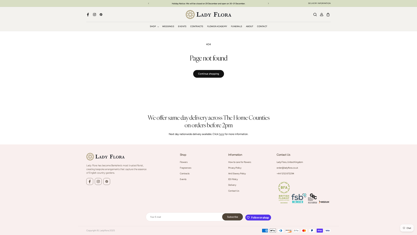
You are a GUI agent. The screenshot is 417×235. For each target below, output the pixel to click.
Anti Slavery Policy (237, 173)
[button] (154, 26)
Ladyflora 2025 (107, 230)
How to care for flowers (239, 162)
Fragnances (185, 167)
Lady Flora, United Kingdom (290, 162)
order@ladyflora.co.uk (287, 167)
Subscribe (232, 216)
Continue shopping (208, 73)
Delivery (232, 185)
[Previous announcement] (148, 3)
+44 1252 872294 (285, 173)
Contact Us (233, 190)
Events (183, 179)
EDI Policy (233, 179)
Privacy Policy (234, 167)
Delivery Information (319, 3)
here (221, 134)
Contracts (185, 173)
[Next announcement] (268, 3)
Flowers (184, 162)
